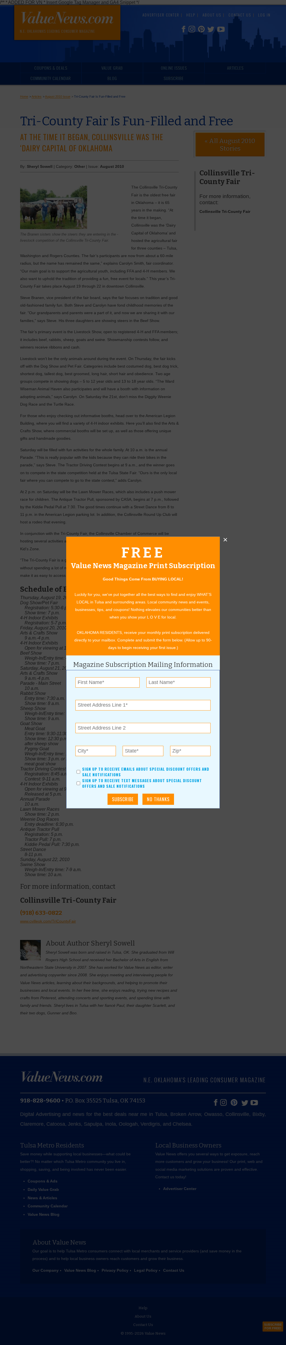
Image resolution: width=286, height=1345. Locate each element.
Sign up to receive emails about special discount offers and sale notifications (145, 771)
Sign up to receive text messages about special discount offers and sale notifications (142, 783)
